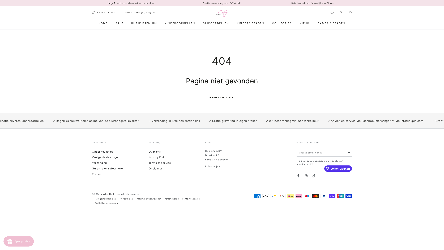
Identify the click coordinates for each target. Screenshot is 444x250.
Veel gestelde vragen (105, 157)
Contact (97, 174)
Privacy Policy (158, 157)
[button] (332, 12)
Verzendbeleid (171, 198)
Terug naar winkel (222, 97)
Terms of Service (160, 162)
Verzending (99, 162)
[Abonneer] (350, 152)
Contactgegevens (191, 198)
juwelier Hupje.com (110, 194)
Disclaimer (156, 168)
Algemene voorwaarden (149, 198)
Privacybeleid (127, 198)
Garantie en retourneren (108, 168)
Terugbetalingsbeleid (106, 198)
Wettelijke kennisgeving (107, 203)
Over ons (155, 151)
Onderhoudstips (102, 151)
